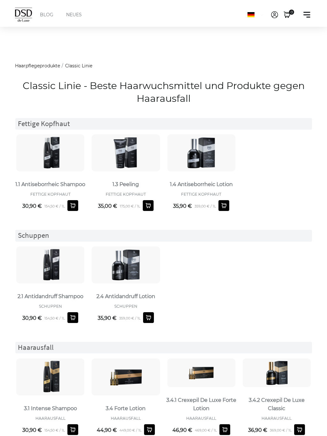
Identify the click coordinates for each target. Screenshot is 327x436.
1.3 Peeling (125, 184)
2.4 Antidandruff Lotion (125, 296)
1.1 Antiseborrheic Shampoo (50, 184)
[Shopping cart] (72, 205)
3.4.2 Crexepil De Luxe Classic (277, 404)
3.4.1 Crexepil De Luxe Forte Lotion (201, 404)
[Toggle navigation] (307, 15)
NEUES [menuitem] (74, 15)
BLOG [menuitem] (46, 15)
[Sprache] (256, 14)
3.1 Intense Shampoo (50, 408)
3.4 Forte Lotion (126, 408)
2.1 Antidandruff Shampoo (50, 296)
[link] (274, 15)
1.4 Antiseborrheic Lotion (201, 184)
